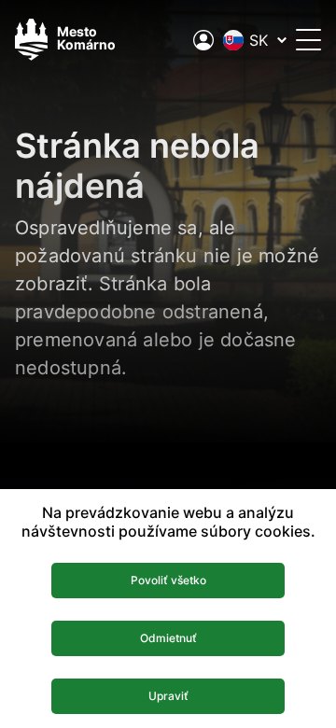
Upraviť (168, 696)
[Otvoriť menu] (308, 39)
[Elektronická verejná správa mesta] (203, 40)
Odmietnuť (168, 638)
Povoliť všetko (168, 580)
